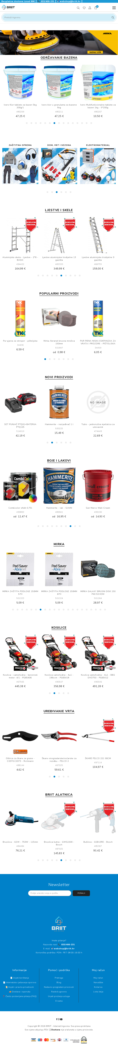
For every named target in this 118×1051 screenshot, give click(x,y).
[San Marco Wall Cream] (59, 486)
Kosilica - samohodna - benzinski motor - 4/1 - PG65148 (20, 676)
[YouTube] (61, 1019)
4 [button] (40, 123)
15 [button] (91, 123)
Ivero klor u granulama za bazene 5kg (20, 106)
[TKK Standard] (98, 319)
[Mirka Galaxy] (20, 569)
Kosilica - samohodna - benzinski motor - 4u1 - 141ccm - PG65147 (59, 676)
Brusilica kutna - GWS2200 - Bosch (59, 843)
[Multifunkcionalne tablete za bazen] (59, 83)
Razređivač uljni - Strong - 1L (59, 424)
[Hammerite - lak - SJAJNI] (20, 486)
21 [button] (105, 609)
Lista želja (98, 991)
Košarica (98, 987)
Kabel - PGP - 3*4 (20, 341)
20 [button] (100, 609)
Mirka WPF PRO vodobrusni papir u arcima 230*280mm (59, 342)
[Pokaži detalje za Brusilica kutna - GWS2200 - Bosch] (59, 820)
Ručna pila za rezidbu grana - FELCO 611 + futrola (98, 759)
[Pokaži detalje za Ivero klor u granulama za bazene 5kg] (20, 83)
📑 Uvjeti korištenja (19, 978)
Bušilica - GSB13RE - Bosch (98, 842)
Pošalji (81, 893)
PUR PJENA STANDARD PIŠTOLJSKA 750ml (98, 342)
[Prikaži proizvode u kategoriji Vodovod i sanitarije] (98, 166)
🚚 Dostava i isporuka (19, 991)
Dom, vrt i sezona (20, 145)
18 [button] (91, 609)
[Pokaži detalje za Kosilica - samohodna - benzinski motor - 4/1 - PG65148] (20, 653)
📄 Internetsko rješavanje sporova (19, 982)
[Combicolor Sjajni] (98, 486)
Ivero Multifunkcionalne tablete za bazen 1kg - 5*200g (59, 106)
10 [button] (68, 123)
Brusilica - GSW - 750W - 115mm (20, 842)
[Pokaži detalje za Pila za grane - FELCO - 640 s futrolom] (20, 736)
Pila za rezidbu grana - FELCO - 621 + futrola (59, 759)
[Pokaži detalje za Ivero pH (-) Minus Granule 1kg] (98, 83)
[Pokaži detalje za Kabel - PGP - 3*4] (20, 319)
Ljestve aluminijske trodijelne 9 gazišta (59, 258)
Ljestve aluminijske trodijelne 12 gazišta (98, 258)
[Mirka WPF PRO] (59, 319)
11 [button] (73, 123)
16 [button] (82, 609)
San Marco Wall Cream (59, 508)
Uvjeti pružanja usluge (59, 996)
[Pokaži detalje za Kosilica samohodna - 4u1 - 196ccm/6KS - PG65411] (98, 653)
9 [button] (63, 123)
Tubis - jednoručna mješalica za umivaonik (20, 425)
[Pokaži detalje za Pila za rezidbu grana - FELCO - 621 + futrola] (59, 736)
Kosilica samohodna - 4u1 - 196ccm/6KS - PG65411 (98, 676)
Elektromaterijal (59, 145)
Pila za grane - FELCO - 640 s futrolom (20, 759)
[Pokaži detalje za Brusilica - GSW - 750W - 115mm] (20, 820)
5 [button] (45, 123)
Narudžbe (98, 982)
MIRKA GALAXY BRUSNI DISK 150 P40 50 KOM (20, 592)
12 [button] (77, 123)
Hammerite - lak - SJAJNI (20, 508)
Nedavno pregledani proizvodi (59, 987)
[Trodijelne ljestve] (59, 235)
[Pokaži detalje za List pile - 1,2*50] (98, 402)
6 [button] (50, 123)
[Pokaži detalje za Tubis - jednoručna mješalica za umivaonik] (20, 402)
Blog (59, 982)
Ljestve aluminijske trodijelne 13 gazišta (20, 258)
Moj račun (98, 978)
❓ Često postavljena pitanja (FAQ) (20, 996)
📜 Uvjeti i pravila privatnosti (19, 987)
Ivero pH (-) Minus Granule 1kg (98, 104)
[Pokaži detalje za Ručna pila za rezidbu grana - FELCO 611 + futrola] (98, 736)
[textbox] (59, 17)
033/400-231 (46, 1)
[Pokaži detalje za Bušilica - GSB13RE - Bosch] (98, 820)
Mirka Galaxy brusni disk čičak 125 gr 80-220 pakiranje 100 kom (98, 592)
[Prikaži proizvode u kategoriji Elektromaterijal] (59, 166)
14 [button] (86, 123)
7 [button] (54, 123)
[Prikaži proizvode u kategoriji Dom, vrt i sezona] (20, 166)
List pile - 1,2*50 (98, 424)
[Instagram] (58, 1019)
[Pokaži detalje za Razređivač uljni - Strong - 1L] (59, 402)
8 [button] (59, 123)
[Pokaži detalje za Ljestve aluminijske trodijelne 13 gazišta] (20, 235)
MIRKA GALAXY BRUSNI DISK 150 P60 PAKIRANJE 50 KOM (59, 592)
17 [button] (86, 609)
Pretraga (112, 17)
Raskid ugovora (59, 991)
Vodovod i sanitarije (98, 145)
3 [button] (36, 123)
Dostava (55, 1030)
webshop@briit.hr (69, 1)
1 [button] (27, 123)
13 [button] (82, 123)
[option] (59, 42)
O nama (59, 1001)
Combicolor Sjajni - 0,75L (98, 508)
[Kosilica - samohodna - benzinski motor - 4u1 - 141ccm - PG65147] (59, 653)
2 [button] (31, 123)
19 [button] (96, 609)
